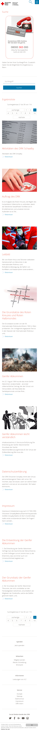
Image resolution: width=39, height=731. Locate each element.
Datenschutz (19, 699)
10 (34, 113)
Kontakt (19, 694)
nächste (22, 117)
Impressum (8, 505)
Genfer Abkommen (12, 376)
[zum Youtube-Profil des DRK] (23, 718)
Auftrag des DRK (11, 196)
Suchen (19, 88)
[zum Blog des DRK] (27, 718)
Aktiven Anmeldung (19, 662)
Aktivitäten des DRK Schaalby (18, 148)
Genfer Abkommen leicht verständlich (16, 436)
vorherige (15, 110)
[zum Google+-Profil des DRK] (19, 718)
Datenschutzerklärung (14, 471)
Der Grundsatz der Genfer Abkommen (16, 579)
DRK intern (19, 703)
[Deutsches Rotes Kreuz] (6, 4)
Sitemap (19, 696)
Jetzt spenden (19, 645)
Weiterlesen (9, 157)
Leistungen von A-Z (19, 679)
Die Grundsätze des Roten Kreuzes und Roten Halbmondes (16, 315)
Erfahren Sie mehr (5, 729)
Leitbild (6, 254)
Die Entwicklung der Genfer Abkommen (17, 542)
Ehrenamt (19, 665)
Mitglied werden (19, 660)
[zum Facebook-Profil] (10, 718)
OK (32, 725)
